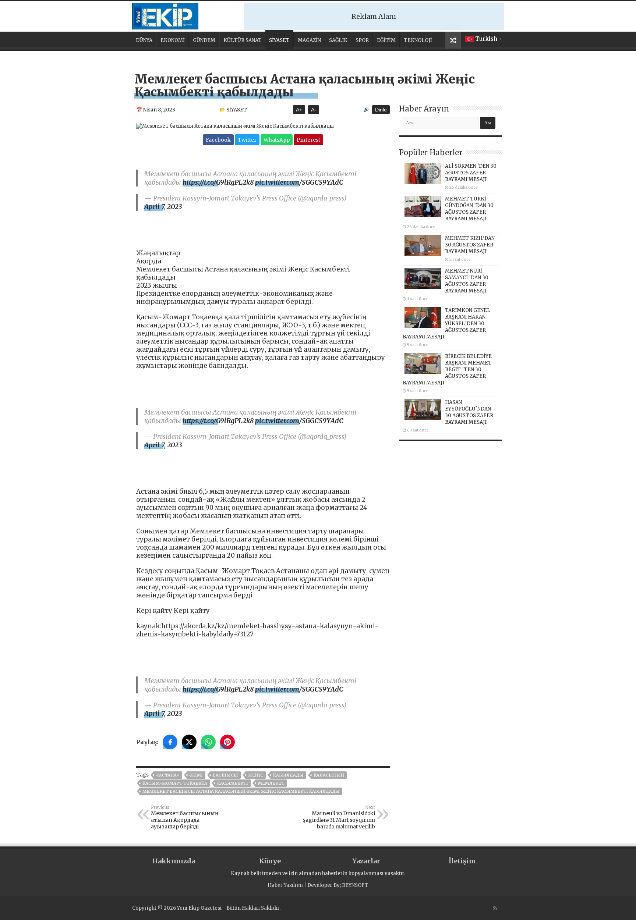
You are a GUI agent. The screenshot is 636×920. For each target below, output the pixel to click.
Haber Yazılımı (285, 885)
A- (313, 110)
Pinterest (308, 139)
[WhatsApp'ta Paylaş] (208, 742)
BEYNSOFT (355, 885)
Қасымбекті (232, 783)
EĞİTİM (386, 40)
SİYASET (279, 40)
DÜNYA (144, 40)
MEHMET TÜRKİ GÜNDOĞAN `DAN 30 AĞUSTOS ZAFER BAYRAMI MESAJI (469, 209)
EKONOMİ (172, 40)
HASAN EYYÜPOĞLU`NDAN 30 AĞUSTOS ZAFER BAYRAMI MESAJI (469, 412)
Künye (270, 861)
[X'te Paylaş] (189, 742)
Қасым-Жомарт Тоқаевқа (174, 783)
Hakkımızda (173, 861)
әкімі (196, 775)
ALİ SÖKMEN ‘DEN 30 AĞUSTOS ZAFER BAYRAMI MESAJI (471, 172)
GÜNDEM (204, 40)
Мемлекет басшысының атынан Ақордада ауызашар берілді (185, 817)
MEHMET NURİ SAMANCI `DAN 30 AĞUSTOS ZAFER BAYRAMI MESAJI (466, 281)
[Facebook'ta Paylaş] (170, 742)
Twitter (247, 139)
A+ (299, 110)
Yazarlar (366, 861)
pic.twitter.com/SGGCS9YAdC (299, 182)
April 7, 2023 (163, 206)
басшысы (225, 775)
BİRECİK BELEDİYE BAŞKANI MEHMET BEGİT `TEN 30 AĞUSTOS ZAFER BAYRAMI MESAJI (447, 369)
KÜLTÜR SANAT (242, 40)
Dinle (381, 110)
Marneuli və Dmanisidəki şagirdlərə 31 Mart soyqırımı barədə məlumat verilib (339, 817)
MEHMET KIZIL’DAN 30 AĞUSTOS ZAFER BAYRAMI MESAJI (470, 245)
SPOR (362, 40)
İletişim (462, 861)
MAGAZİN (309, 40)
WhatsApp (277, 139)
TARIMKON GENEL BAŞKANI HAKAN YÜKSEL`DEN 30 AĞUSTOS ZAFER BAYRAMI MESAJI (446, 323)
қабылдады (288, 775)
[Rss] (495, 907)
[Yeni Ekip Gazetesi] (165, 15)
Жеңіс (255, 775)
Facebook (218, 139)
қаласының (329, 775)
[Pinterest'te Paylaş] (227, 742)
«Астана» (168, 775)
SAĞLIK (338, 40)
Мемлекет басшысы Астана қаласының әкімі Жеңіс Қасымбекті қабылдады (241, 791)
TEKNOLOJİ (418, 40)
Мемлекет (271, 783)
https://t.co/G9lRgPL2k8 (218, 182)
